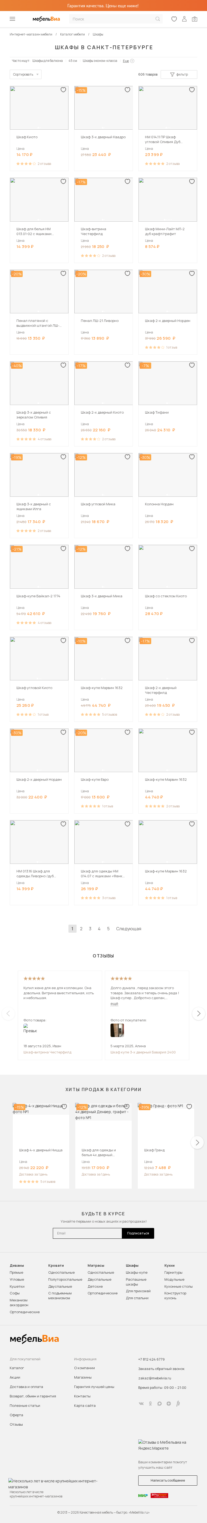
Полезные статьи (25, 1405)
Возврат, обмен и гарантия (33, 1396)
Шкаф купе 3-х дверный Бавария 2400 (143, 1052)
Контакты (82, 1396)
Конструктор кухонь (175, 1295)
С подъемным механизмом (60, 1295)
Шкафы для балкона (47, 60)
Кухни (169, 1265)
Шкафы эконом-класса (100, 60)
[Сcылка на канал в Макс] (160, 1404)
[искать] (158, 19)
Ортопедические (25, 1311)
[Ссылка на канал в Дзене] (169, 1404)
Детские (95, 1286)
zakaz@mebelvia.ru (154, 1378)
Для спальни (137, 1297)
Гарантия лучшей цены (94, 1386)
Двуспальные (60, 1286)
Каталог (17, 1367)
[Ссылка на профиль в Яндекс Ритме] (178, 1404)
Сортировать (23, 74)
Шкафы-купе (136, 1272)
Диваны (17, 1265)
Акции (15, 1377)
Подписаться (138, 1233)
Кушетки (17, 1286)
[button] (38, 128)
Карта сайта (85, 1405)
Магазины (83, 1377)
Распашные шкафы (136, 1282)
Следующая (128, 929)
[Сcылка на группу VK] (141, 1404)
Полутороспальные (65, 1279)
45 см (72, 60)
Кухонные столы (178, 1286)
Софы (15, 1293)
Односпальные (61, 1272)
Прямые (16, 1272)
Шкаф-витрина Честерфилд (47, 1052)
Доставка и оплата (26, 1386)
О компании (84, 1367)
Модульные (174, 1279)
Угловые (17, 1279)
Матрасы (96, 1265)
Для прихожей (138, 1290)
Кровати (56, 1265)
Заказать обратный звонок (161, 1368)
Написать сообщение (168, 1480)
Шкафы (132, 1265)
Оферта (16, 1414)
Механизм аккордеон (19, 1302)
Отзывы (16, 1424)
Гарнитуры (173, 1272)
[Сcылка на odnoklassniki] (150, 1404)
